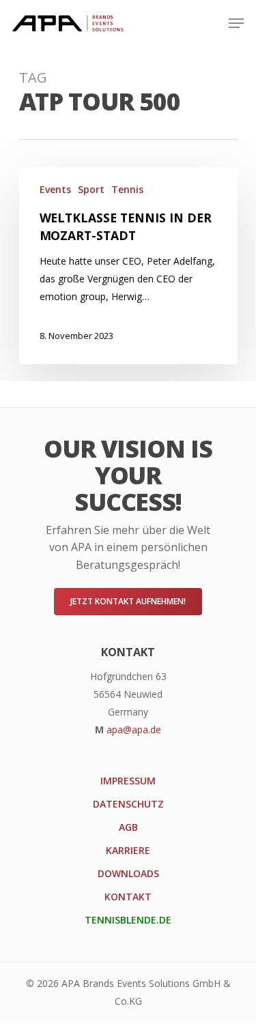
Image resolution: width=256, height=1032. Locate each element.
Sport (91, 189)
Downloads (128, 873)
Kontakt (128, 896)
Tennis (127, 189)
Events (55, 189)
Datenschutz (128, 803)
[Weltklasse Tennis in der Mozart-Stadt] (128, 265)
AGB (128, 827)
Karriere (128, 850)
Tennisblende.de (128, 919)
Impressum (128, 780)
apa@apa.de (133, 729)
